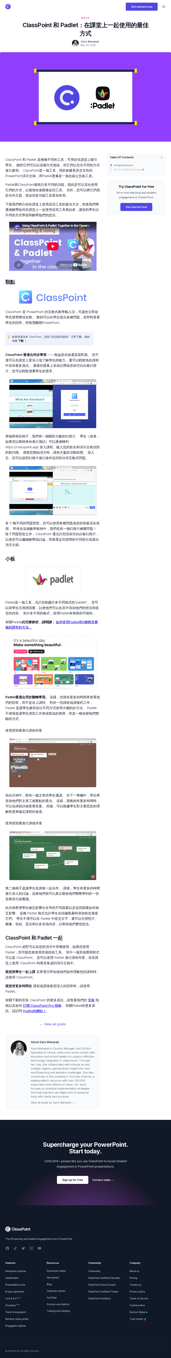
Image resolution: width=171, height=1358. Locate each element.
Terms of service (139, 1298)
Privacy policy (137, 1291)
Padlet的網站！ (34, 1011)
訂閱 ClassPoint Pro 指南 (42, 1006)
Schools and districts (58, 1304)
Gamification (12, 1277)
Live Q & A (13, 1298)
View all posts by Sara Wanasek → (53, 1102)
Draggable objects (15, 1325)
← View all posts (53, 1024)
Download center (56, 1270)
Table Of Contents (122, 157)
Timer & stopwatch (15, 1312)
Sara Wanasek (49, 1042)
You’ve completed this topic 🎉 (129, 169)
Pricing (133, 1277)
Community (94, 1271)
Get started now (141, 6)
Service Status (137, 1312)
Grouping (12, 1305)
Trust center (136, 1318)
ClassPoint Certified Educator (104, 1277)
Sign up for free (72, 1180)
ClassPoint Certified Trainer (103, 1291)
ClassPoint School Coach (102, 1284)
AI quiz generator (14, 1291)
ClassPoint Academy (99, 1298)
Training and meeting (58, 1310)
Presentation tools (15, 1284)
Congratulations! (123, 165)
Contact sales (103, 1180)
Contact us (135, 1284)
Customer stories (56, 1290)
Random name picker (17, 1318)
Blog (49, 1284)
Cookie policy (137, 1305)
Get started (53, 1277)
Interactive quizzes (15, 1271)
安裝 (91, 1000)
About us (134, 1271)
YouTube (52, 1297)
